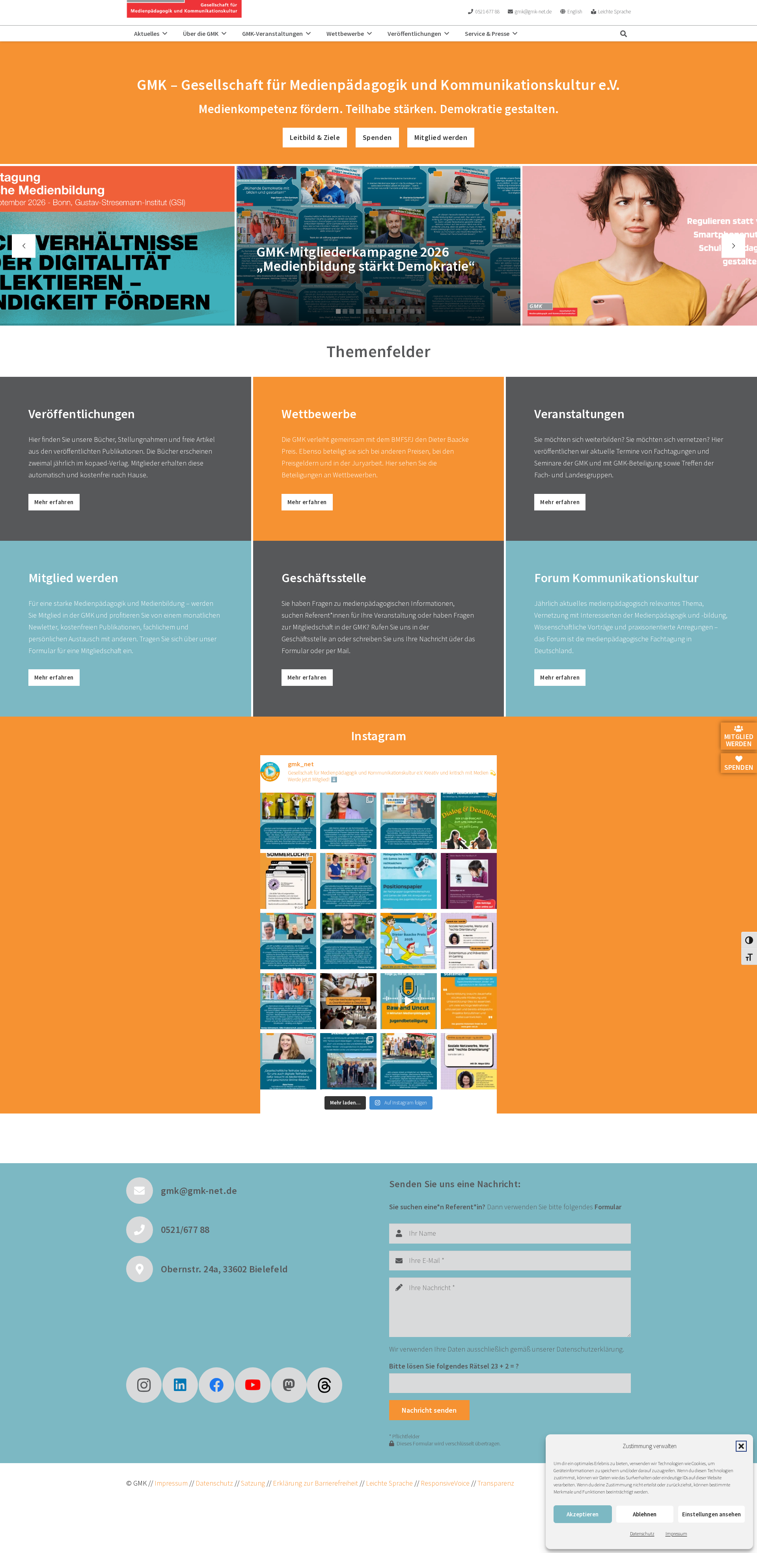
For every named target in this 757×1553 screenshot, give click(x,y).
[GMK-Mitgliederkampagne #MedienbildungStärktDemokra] (348, 821)
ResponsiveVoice (445, 1483)
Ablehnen (644, 1514)
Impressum (676, 1533)
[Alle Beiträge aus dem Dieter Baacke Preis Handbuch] (469, 881)
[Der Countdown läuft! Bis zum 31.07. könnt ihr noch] (408, 941)
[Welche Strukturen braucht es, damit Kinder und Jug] (408, 1001)
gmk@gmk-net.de (199, 1190)
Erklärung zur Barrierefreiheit (315, 1483)
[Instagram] (144, 1385)
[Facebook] (216, 1385)
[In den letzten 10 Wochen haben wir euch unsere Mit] (288, 821)
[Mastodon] (289, 1385)
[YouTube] (252, 1385)
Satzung (252, 1483)
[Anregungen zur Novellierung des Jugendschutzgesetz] (408, 881)
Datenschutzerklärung (589, 1349)
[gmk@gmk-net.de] (143, 1190)
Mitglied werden (738, 740)
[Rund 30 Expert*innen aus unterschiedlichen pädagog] (348, 1001)
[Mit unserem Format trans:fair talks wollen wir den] (469, 941)
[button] (741, 1446)
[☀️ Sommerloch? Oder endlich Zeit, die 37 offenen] (288, 881)
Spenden (738, 767)
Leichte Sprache (390, 1483)
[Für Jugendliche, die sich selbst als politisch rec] (469, 1061)
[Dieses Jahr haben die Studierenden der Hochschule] (469, 821)
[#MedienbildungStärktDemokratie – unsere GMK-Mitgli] (348, 881)
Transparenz (495, 1483)
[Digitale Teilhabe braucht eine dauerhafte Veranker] (469, 1001)
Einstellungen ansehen (711, 1514)
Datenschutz (642, 1533)
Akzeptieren (583, 1514)
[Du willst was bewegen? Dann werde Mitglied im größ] (408, 821)
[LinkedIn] (180, 1385)
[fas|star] (324, 1385)
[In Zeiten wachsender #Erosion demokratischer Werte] (408, 1061)
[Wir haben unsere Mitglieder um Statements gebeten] (288, 1061)
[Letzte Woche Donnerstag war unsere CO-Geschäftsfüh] (348, 1061)
